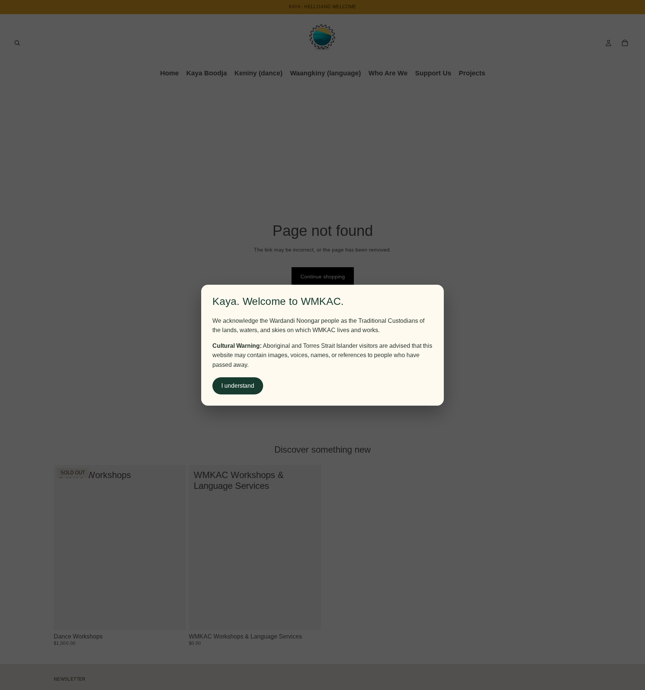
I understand (237, 386)
